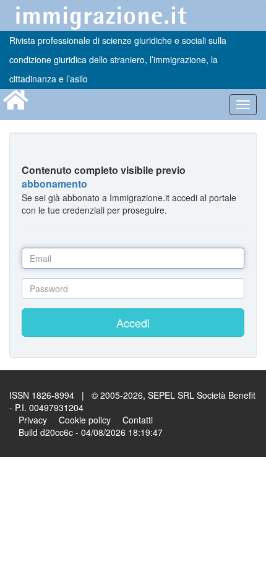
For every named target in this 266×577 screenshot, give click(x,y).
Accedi (133, 323)
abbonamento (54, 183)
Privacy (33, 420)
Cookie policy (85, 420)
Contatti (137, 420)
